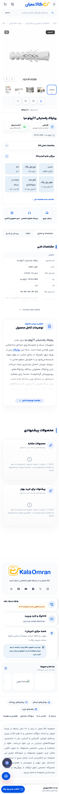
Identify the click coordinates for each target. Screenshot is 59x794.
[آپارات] (11, 589)
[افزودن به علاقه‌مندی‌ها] (33, 101)
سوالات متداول (27, 716)
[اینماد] (45, 681)
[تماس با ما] (12, 4)
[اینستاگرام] (48, 589)
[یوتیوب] (26, 589)
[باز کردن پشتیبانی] (6, 776)
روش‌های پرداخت (16, 702)
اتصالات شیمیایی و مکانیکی (37, 23)
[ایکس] (40, 589)
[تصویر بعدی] (6, 78)
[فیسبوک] (19, 589)
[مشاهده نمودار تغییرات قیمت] (41, 101)
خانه (55, 23)
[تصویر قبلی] (12, 78)
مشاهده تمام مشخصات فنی (43, 199)
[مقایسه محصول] (25, 101)
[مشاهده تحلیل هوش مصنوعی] (7, 763)
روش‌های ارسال (40, 702)
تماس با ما (41, 716)
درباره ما (52, 716)
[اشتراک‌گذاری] (18, 101)
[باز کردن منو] (54, 4)
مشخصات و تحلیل (45, 233)
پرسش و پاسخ (12, 233)
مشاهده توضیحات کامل (31, 400)
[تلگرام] (33, 589)
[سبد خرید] (5, 4)
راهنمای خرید (28, 709)
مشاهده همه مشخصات (31, 309)
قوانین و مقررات (10, 716)
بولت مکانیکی (15, 23)
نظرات (27, 233)
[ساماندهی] (23, 681)
